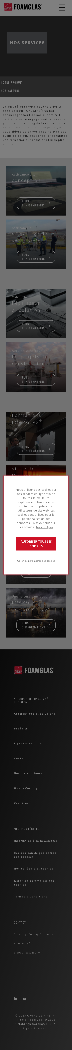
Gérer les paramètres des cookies (36, 560)
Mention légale (44, 527)
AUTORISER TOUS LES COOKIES (36, 543)
